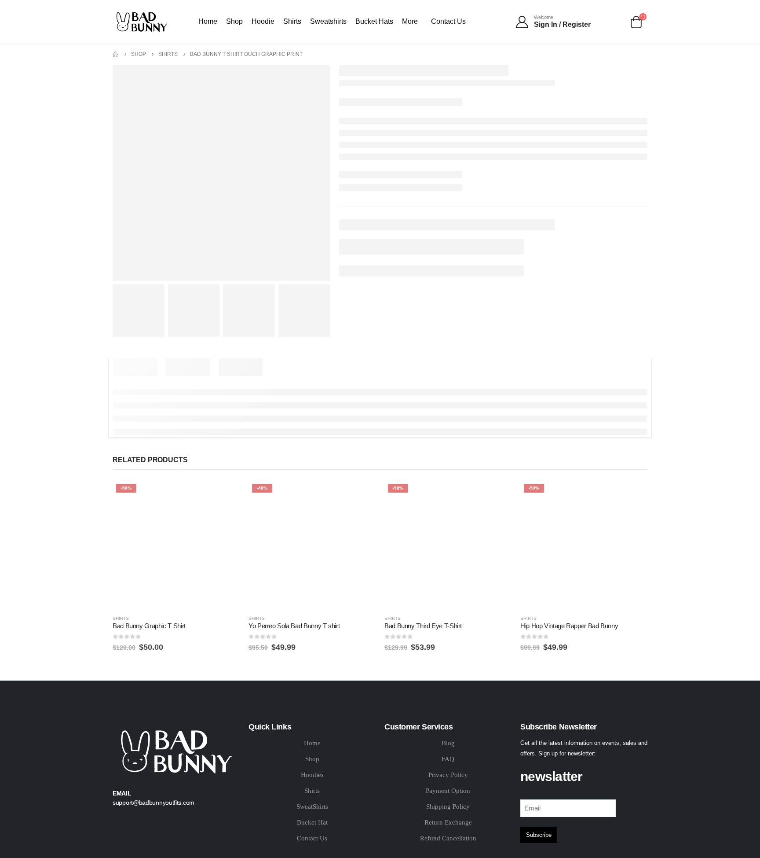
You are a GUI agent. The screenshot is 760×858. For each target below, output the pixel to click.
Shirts (292, 21)
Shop (234, 21)
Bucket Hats (374, 21)
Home (207, 21)
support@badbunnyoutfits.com (153, 802)
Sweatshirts (328, 21)
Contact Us (448, 21)
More (410, 21)
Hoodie (263, 21)
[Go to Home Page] (116, 54)
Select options (225, 495)
